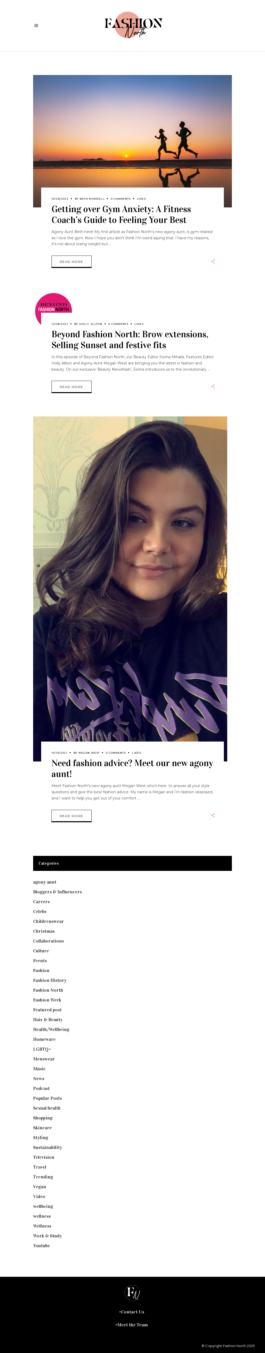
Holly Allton (90, 324)
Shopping (43, 1118)
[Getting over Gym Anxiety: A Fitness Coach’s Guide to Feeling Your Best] (132, 141)
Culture (41, 951)
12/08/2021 (59, 324)
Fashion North (48, 990)
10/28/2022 (60, 198)
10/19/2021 (59, 752)
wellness (42, 1216)
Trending (43, 1177)
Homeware (44, 1039)
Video (39, 1196)
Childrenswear (48, 921)
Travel (39, 1167)
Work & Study (47, 1236)
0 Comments (121, 198)
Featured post (47, 1010)
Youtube (41, 1246)
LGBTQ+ (42, 1049)
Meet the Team (132, 1325)
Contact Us (132, 1312)
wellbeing (43, 1206)
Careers (41, 902)
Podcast (41, 1088)
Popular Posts (47, 1098)
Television (43, 1157)
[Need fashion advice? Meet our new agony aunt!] (130, 588)
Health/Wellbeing (51, 1029)
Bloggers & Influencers (57, 892)
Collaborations (48, 941)
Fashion (41, 970)
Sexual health (47, 1108)
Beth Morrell (92, 198)
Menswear (44, 1059)
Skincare (42, 1128)
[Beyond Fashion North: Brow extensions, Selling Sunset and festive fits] (54, 312)
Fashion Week (47, 1000)
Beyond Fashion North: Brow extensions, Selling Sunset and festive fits (129, 340)
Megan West (89, 752)
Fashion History (50, 980)
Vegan (39, 1187)
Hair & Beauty (48, 1019)
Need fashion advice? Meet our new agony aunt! (132, 769)
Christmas (44, 931)
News (38, 1078)
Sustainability (47, 1147)
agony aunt (44, 882)
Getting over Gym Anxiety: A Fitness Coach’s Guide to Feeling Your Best (121, 215)
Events (40, 960)
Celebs (39, 911)
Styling (40, 1137)
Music (39, 1069)
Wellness (42, 1226)
